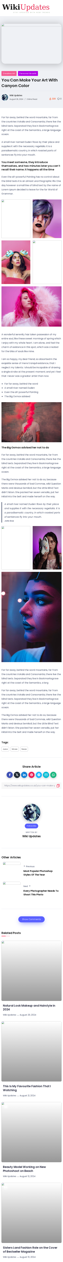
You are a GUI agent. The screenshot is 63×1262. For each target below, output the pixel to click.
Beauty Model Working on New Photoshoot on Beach (24, 1169)
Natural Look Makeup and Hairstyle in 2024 (29, 1008)
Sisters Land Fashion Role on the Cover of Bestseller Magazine (30, 1250)
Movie (14, 749)
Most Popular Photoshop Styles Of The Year (38, 873)
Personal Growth (27, 73)
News (24, 749)
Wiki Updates (16, 95)
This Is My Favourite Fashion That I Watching (27, 1088)
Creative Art (9, 73)
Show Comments (31, 919)
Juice (5, 749)
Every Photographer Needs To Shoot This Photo (41, 892)
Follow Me (31, 826)
